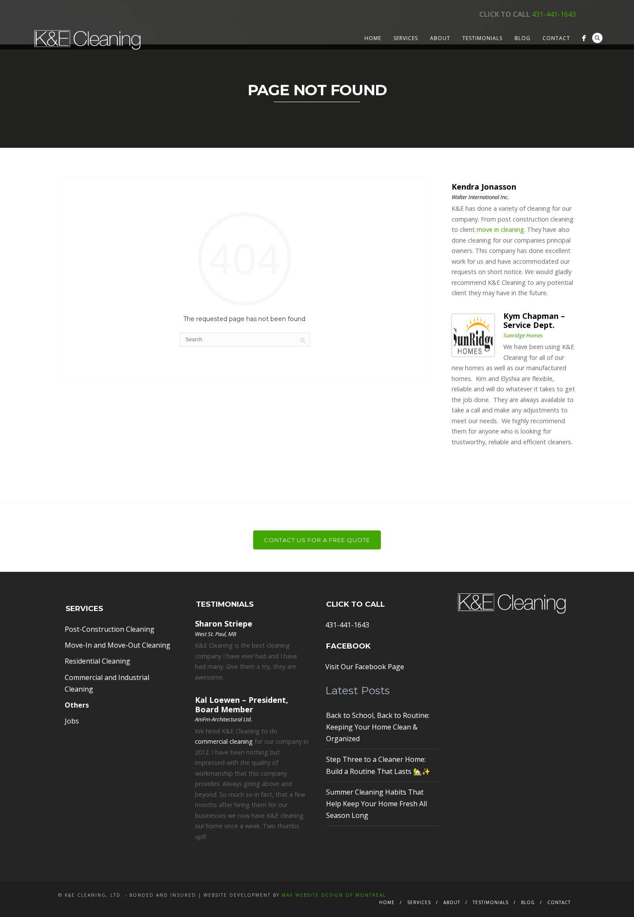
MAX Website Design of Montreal (334, 895)
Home (372, 38)
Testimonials (482, 38)
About (440, 38)
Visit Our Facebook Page (364, 666)
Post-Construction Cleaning (109, 629)
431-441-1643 (554, 14)
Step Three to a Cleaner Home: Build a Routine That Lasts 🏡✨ (378, 765)
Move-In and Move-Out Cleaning (117, 645)
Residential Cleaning (97, 661)
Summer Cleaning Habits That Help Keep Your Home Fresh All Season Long (376, 803)
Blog (522, 38)
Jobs (72, 721)
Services (405, 38)
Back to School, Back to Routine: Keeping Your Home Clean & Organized (378, 727)
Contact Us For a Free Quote (317, 539)
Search (597, 38)
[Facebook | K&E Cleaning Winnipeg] (583, 38)
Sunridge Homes (523, 335)
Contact (556, 38)
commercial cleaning (224, 741)
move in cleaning (500, 229)
